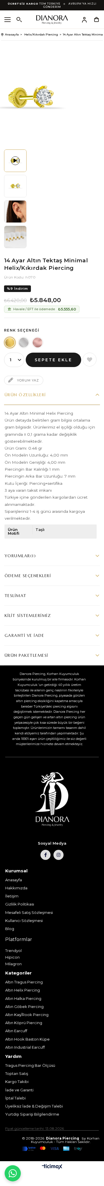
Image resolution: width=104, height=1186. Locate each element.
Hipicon (12, 957)
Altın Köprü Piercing (23, 1022)
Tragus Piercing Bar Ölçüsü (30, 1065)
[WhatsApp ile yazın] (13, 1173)
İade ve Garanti (19, 1090)
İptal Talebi (15, 1098)
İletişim (11, 896)
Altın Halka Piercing (23, 998)
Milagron (13, 963)
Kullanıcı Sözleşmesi (24, 920)
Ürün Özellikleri (25, 394)
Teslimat (16, 595)
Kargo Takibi (17, 1081)
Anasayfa (13, 880)
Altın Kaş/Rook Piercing (27, 1014)
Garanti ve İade (24, 635)
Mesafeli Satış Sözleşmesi (29, 912)
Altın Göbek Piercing (24, 1006)
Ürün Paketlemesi (26, 655)
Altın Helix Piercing (22, 990)
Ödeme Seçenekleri (28, 575)
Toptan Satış (16, 1073)
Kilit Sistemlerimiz (28, 615)
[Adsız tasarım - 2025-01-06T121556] (52, 799)
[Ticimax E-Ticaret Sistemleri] (52, 1167)
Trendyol (13, 950)
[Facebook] (45, 855)
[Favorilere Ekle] (89, 359)
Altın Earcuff (16, 1030)
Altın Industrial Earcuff (25, 1047)
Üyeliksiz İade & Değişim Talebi (34, 1106)
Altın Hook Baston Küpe (27, 1039)
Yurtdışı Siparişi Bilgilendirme (32, 1114)
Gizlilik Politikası (19, 904)
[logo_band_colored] (52, 1148)
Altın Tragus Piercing (24, 982)
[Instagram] (58, 855)
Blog (9, 928)
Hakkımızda (16, 888)
